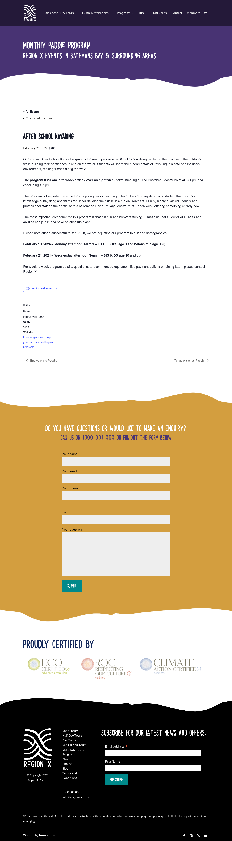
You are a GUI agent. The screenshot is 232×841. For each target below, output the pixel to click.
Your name (69, 454)
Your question (72, 529)
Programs (123, 13)
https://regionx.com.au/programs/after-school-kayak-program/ (38, 342)
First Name (112, 761)
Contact (176, 13)
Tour (65, 512)
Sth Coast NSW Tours (59, 13)
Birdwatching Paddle (43, 360)
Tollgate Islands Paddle (189, 360)
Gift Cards (160, 13)
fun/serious (47, 835)
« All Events (31, 111)
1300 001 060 (98, 437)
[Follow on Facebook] (184, 836)
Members (193, 13)
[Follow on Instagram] (191, 836)
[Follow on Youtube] (206, 836)
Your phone (70, 488)
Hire (142, 13)
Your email (69, 471)
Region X (33, 780)
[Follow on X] (199, 836)
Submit (72, 586)
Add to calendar (42, 288)
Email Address (116, 746)
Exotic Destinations (95, 13)
